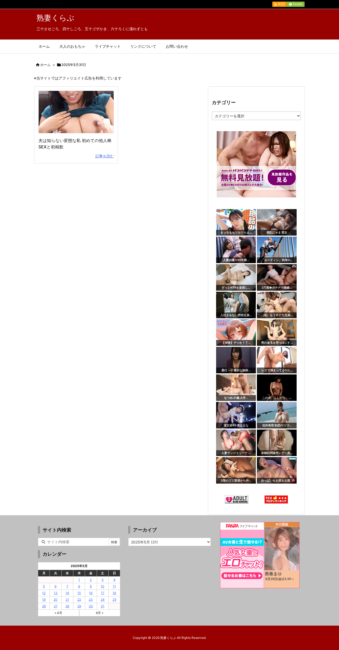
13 (55, 593)
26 (44, 606)
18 (114, 593)
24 (103, 600)
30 (91, 606)
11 (114, 586)
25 (114, 600)
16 (90, 593)
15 (79, 593)
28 (67, 606)
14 (67, 593)
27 (55, 606)
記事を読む (104, 156)
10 (102, 586)
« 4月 (58, 613)
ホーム (45, 65)
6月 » (99, 613)
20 (55, 600)
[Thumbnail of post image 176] (76, 112)
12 (44, 593)
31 (102, 606)
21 (67, 600)
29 (79, 606)
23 (91, 600)
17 (102, 593)
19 (44, 600)
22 (79, 600)
